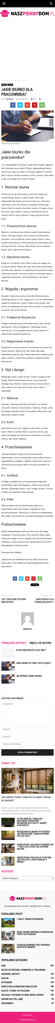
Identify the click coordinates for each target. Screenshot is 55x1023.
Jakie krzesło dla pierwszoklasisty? (44, 600)
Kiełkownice (7, 1003)
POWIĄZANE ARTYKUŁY (13, 643)
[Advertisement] (27, 48)
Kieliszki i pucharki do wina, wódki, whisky (22, 995)
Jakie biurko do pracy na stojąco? (33, 663)
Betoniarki (6, 982)
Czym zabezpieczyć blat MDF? (31, 650)
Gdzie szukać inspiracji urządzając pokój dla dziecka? (35, 933)
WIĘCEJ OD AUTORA (40, 643)
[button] (51, 3)
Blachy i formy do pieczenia (15, 990)
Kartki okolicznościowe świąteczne (19, 986)
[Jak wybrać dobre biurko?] (8, 679)
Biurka (10, 85)
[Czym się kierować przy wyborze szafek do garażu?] (8, 948)
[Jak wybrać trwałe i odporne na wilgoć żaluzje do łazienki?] (27, 781)
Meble (4, 85)
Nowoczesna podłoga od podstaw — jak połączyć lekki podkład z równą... (35, 859)
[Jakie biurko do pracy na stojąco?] (8, 666)
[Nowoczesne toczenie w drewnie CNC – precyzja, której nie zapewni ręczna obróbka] (8, 848)
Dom (3, 965)
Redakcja (10, 99)
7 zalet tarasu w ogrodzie (30, 919)
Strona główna (6, 80)
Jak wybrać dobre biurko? (29, 676)
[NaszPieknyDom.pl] (27, 14)
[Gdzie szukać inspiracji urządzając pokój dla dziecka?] (8, 935)
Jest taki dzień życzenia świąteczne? (13, 600)
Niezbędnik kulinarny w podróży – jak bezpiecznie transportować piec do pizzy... (34, 833)
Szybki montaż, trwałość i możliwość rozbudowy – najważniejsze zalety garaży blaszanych (32, 822)
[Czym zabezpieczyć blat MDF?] (8, 653)
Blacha (5, 978)
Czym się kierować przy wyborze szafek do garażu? (33, 946)
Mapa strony (27, 1015)
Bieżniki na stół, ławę (12, 999)
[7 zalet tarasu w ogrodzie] (8, 922)
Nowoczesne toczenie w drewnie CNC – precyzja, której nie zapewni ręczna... (35, 846)
